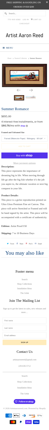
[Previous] (18, 90)
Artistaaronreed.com (18, 408)
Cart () (37, 20)
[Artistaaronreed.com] (24, 36)
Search (24, 279)
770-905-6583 (14, 20)
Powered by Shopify (37, 408)
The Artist (24, 293)
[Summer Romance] (24, 75)
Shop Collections (24, 284)
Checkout (24, 24)
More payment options (24, 163)
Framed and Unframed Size (12, 132)
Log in (26, 20)
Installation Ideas (24, 288)
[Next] (31, 90)
